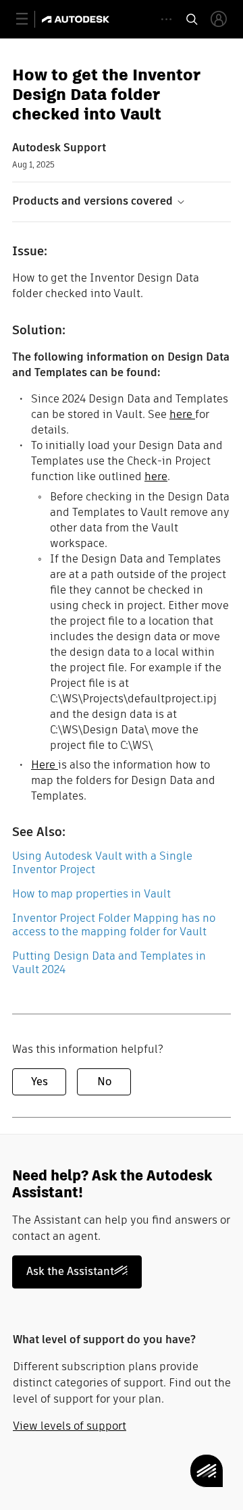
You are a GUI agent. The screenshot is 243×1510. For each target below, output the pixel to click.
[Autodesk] (77, 19)
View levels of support (69, 1426)
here (182, 414)
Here (44, 765)
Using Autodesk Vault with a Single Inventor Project (102, 862)
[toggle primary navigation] (29, 19)
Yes (39, 1081)
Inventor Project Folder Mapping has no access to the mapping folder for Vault (113, 924)
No (104, 1081)
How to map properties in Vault (91, 894)
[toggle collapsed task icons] (166, 19)
